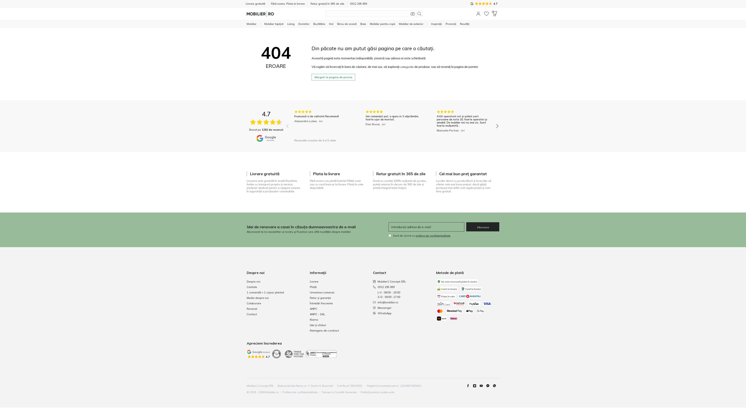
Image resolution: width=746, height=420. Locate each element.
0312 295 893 (386, 287)
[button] (478, 14)
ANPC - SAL (317, 314)
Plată (313, 287)
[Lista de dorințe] (486, 14)
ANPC (313, 309)
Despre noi (253, 281)
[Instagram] (476, 386)
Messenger (384, 308)
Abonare (483, 227)
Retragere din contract (324, 330)
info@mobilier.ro (388, 302)
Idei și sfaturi (318, 325)
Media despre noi (258, 298)
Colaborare (254, 303)
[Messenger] (489, 386)
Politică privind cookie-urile (377, 392)
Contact (252, 314)
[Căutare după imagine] (412, 13)
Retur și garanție (320, 298)
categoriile (407, 67)
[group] (321, 123)
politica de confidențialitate (433, 235)
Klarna (314, 319)
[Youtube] (482, 386)
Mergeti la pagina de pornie (333, 77)
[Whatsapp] (496, 386)
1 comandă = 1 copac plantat (265, 292)
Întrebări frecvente (321, 303)
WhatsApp (384, 313)
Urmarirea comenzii (322, 292)
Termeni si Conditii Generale (339, 392)
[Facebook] (469, 386)
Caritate (252, 287)
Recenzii (252, 309)
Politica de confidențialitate (300, 392)
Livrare (314, 281)
